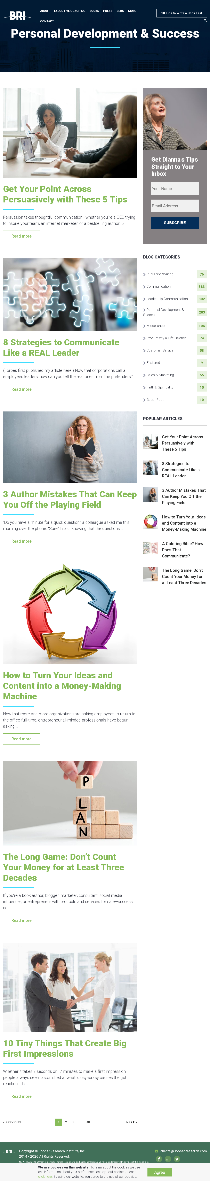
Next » (131, 1122)
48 (88, 1122)
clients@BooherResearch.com (183, 1151)
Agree (159, 1172)
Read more (21, 236)
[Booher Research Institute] (17, 15)
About (45, 11)
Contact (47, 21)
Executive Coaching (69, 11)
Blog (120, 11)
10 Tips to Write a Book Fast (181, 13)
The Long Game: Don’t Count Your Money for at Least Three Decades (63, 867)
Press (107, 11)
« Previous (12, 1122)
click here (45, 1177)
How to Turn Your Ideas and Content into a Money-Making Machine (62, 685)
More (132, 11)
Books (94, 11)
